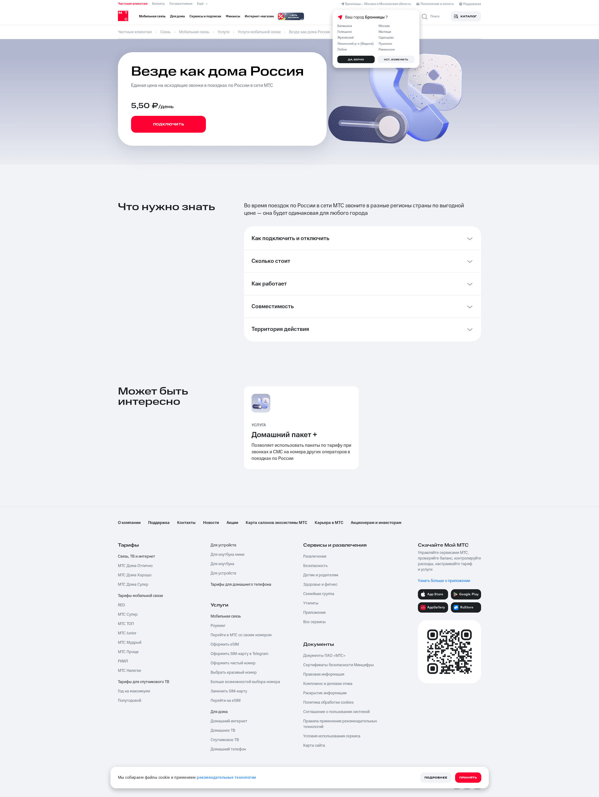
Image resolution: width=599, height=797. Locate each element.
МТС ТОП (126, 624)
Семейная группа (318, 594)
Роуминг (218, 626)
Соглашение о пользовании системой (336, 712)
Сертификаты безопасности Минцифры (338, 665)
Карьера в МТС (329, 523)
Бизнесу (158, 3)
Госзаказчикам (180, 3)
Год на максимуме (134, 691)
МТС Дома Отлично (135, 566)
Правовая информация (323, 674)
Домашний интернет (229, 721)
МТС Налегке (129, 670)
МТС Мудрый (129, 642)
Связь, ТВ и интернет (136, 556)
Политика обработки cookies (328, 702)
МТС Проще (128, 652)
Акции (232, 523)
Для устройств (223, 545)
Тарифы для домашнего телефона (241, 584)
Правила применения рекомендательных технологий (340, 724)
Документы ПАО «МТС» (324, 655)
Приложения (314, 612)
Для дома (219, 712)
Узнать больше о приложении (444, 581)
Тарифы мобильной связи (140, 596)
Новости (211, 523)
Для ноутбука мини (227, 554)
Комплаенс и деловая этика (327, 684)
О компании (129, 523)
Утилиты (310, 603)
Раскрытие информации (325, 693)
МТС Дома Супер (133, 584)
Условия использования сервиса (331, 736)
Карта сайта (314, 745)
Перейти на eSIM (226, 700)
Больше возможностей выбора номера (245, 682)
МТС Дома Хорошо (134, 575)
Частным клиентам (132, 3)
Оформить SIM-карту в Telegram (239, 654)
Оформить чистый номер (233, 663)
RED (121, 605)
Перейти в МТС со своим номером (241, 635)
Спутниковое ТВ (225, 740)
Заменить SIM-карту (229, 691)
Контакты (186, 523)
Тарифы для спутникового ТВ (143, 682)
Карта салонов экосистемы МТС (276, 523)
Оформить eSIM (225, 644)
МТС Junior (127, 633)
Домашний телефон (228, 749)
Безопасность (315, 566)
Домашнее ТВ (223, 730)
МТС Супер (128, 614)
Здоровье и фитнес (320, 584)
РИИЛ (123, 661)
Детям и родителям (320, 575)
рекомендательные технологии (226, 777)
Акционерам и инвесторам (376, 523)
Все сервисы (314, 622)
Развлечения (314, 556)
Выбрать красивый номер (234, 672)
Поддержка (159, 523)
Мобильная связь (226, 616)
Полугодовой (129, 700)
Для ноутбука (222, 564)
